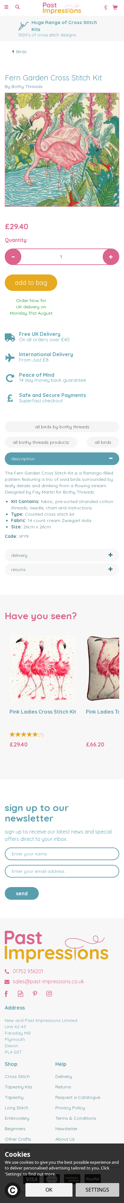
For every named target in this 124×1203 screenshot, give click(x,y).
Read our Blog (20, 994)
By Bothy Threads (24, 86)
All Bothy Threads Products (41, 442)
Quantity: (16, 240)
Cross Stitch (17, 1076)
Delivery (63, 1076)
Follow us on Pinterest (35, 994)
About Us (65, 1139)
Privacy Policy (70, 1108)
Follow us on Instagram (49, 994)
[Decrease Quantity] (13, 257)
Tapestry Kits (18, 1087)
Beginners (15, 1128)
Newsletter (66, 1128)
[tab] (62, 458)
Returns (63, 1087)
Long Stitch (16, 1108)
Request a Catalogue (77, 1097)
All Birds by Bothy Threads (62, 427)
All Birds (103, 442)
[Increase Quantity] (111, 257)
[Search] (17, 7)
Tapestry (14, 1097)
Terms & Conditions (75, 1118)
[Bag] (115, 7)
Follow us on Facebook (6, 994)
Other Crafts (18, 1139)
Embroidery (17, 1118)
